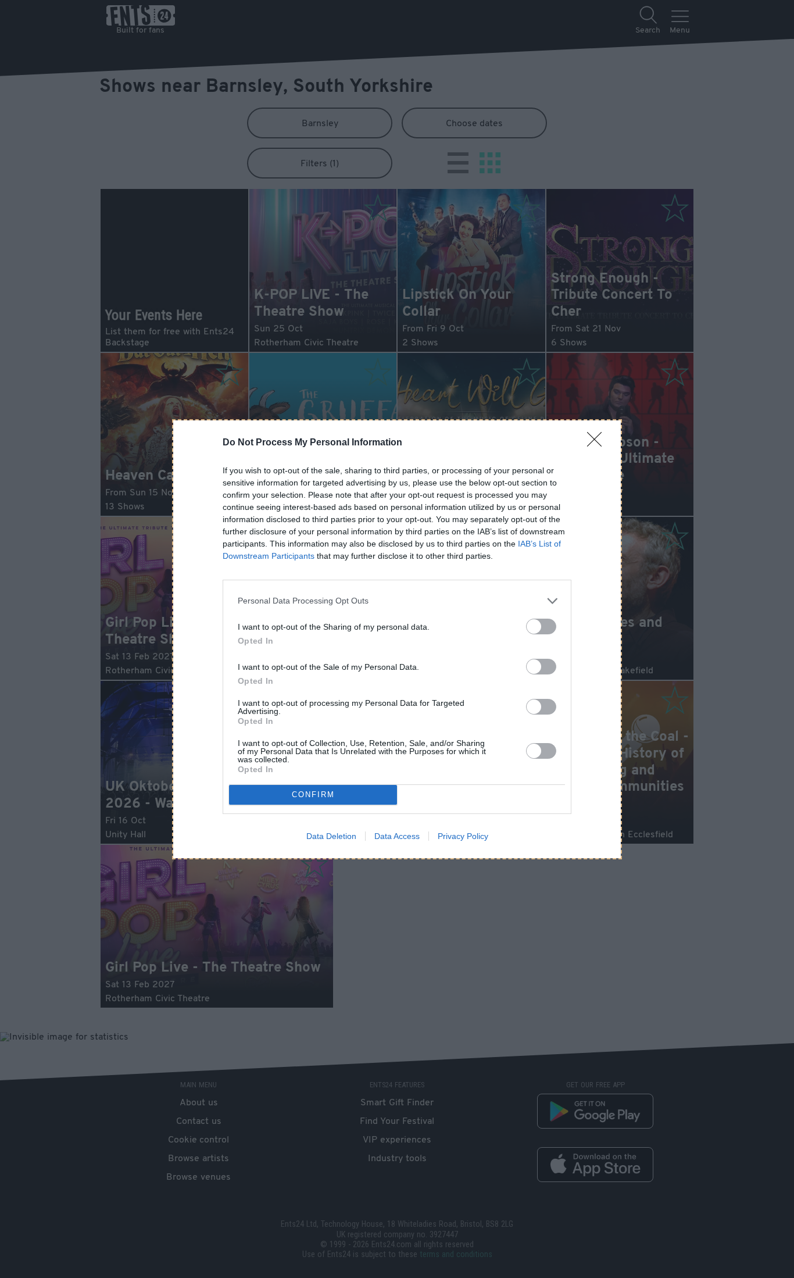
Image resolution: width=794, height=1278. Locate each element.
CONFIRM (313, 794)
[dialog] (397, 639)
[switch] (541, 626)
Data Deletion (331, 836)
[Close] (598, 443)
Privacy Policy (463, 836)
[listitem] (397, 601)
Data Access (397, 836)
